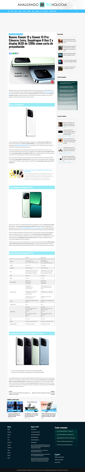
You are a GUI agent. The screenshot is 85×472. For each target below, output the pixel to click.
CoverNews (59, 470)
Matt (43, 418)
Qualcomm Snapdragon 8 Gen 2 (22, 145)
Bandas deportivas (34, 437)
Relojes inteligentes (35, 439)
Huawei (9, 445)
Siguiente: (43, 393)
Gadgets (29, 11)
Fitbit (9, 458)
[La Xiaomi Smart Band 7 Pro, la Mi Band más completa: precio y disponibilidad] (32, 175)
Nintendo (9, 447)
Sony (41, 11)
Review (24, 11)
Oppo (49, 410)
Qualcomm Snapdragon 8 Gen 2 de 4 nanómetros (31, 228)
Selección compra (52, 11)
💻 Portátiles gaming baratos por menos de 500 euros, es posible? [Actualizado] (40, 455)
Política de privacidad (59, 459)
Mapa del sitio (57, 462)
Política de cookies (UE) (59, 457)
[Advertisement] (42, 22)
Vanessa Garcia (28, 418)
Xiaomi (21, 34)
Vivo (36, 410)
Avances (20, 11)
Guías (16, 11)
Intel (8, 439)
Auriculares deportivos (35, 434)
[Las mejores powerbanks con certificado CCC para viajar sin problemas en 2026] (15, 406)
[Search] (76, 11)
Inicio (9, 11)
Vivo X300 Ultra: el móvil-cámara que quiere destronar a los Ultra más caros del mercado (31, 415)
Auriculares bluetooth (35, 432)
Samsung (37, 11)
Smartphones (11, 34)
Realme (9, 452)
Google (9, 434)
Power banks (14, 410)
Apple (33, 11)
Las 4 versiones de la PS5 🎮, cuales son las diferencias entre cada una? (39, 451)
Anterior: (19, 393)
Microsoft (46, 11)
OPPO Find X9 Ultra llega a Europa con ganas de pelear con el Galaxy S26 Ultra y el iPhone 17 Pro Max (49, 415)
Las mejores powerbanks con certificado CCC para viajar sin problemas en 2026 (14, 415)
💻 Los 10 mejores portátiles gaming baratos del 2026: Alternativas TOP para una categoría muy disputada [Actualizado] (40, 446)
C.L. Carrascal (12, 49)
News (12, 11)
